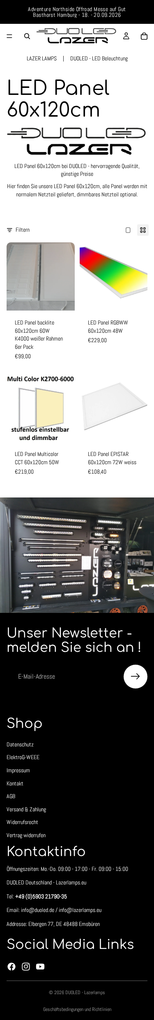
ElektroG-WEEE (23, 757)
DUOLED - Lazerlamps (85, 992)
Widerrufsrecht (22, 822)
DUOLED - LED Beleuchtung (99, 58)
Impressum (18, 770)
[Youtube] (40, 967)
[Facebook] (11, 967)
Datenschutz (20, 744)
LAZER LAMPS (42, 58)
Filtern (23, 229)
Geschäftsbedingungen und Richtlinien (77, 1009)
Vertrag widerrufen (26, 835)
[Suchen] (27, 36)
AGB (11, 796)
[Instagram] (26, 967)
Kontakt (15, 783)
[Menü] (9, 36)
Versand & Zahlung (26, 809)
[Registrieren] (135, 676)
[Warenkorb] (144, 36)
